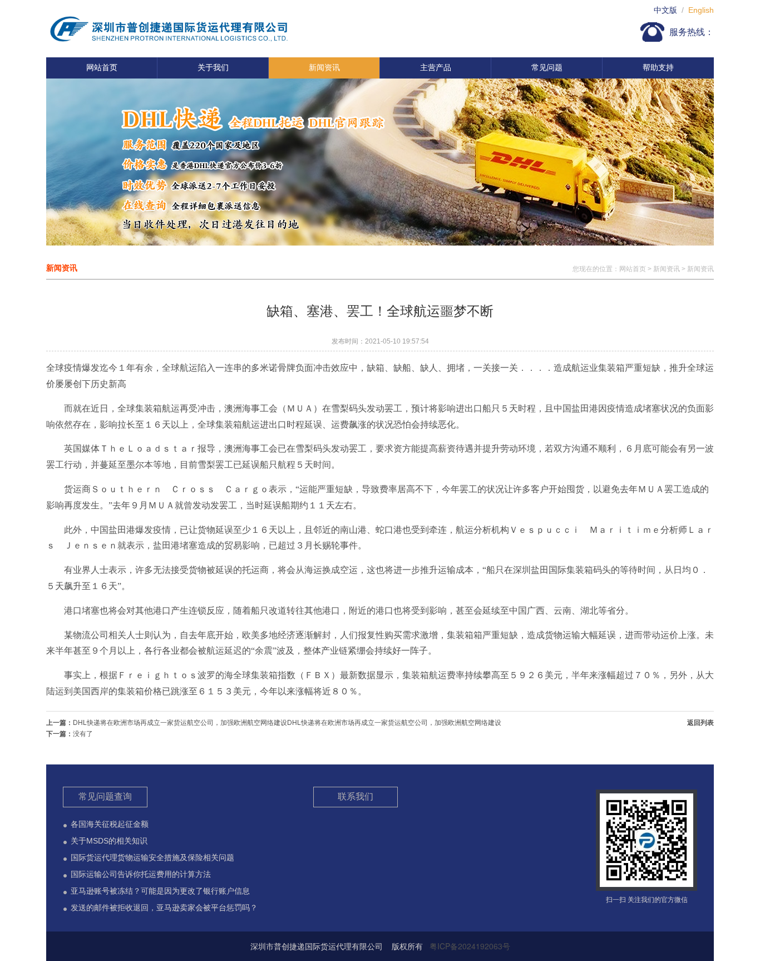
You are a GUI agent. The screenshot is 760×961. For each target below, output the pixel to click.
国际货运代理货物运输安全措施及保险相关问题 (152, 857)
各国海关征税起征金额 (110, 824)
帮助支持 (658, 67)
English (701, 10)
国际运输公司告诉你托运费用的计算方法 (141, 874)
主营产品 (435, 67)
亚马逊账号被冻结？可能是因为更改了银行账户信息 (160, 890)
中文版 (665, 10)
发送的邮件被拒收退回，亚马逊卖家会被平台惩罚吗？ (164, 907)
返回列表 (700, 723)
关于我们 (213, 67)
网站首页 (101, 67)
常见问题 (546, 67)
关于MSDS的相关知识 (109, 840)
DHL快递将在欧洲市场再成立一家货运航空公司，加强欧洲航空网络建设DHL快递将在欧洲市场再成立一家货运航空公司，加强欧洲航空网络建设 (287, 723)
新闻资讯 (324, 67)
